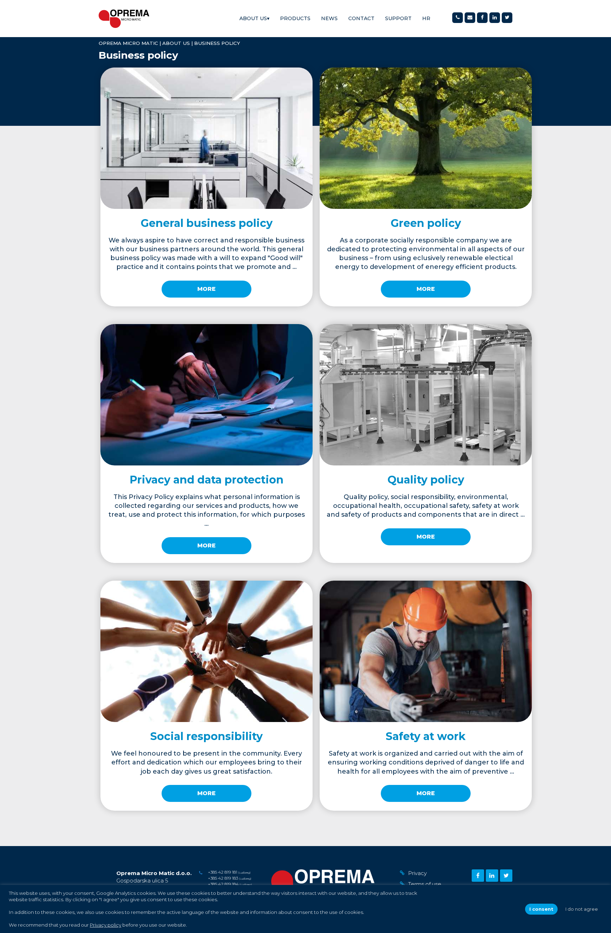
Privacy (417, 873)
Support (398, 18)
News (329, 18)
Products (295, 18)
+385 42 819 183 (223, 878)
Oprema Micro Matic (128, 43)
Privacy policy (105, 925)
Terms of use (424, 884)
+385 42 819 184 (223, 884)
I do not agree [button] (581, 909)
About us (254, 18)
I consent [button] (541, 909)
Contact (361, 18)
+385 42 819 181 (222, 872)
